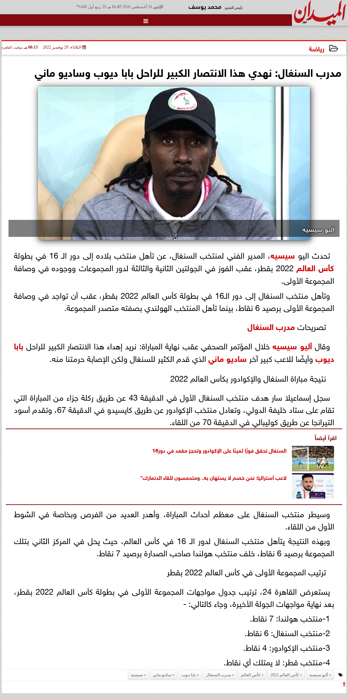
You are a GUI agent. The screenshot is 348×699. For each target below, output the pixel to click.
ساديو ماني (227, 357)
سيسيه (283, 254)
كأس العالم (315, 267)
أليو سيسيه (292, 345)
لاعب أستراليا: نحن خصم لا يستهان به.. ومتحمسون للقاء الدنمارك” (213, 477)
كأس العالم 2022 (285, 674)
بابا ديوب (188, 674)
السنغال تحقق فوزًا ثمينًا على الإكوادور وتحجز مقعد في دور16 (219, 449)
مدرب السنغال (271, 325)
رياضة (316, 48)
